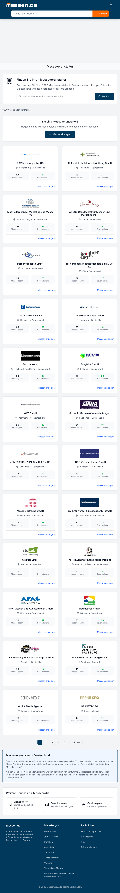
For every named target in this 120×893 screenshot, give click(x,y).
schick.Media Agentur (30, 706)
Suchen (102, 13)
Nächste (76, 742)
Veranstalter (49, 847)
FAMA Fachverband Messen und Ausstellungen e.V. (59, 875)
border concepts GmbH (30, 263)
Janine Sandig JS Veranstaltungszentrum (30, 657)
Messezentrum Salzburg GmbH (89, 657)
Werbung (48, 863)
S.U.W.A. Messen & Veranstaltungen (89, 413)
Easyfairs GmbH (90, 364)
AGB (83, 842)
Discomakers (30, 364)
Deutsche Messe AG (30, 315)
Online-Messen (51, 836)
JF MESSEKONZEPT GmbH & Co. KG (30, 462)
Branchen (48, 842)
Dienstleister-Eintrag (53, 868)
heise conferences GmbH (90, 315)
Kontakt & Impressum (91, 831)
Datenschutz (87, 836)
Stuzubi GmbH (30, 559)
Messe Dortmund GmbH (30, 510)
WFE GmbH (30, 413)
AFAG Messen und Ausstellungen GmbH (30, 608)
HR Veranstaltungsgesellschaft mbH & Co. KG (89, 265)
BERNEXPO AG (89, 706)
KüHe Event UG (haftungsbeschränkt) (90, 559)
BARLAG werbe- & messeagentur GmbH (89, 510)
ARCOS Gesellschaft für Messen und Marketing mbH (89, 213)
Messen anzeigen (46, 186)
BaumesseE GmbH (89, 608)
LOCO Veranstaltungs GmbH (90, 462)
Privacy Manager (89, 847)
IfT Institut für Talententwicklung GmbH (89, 163)
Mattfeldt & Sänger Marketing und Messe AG (30, 213)
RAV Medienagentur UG (30, 163)
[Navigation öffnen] (111, 5)
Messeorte (49, 852)
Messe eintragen (62, 134)
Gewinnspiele (50, 831)
